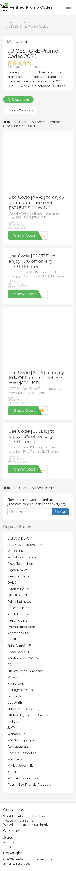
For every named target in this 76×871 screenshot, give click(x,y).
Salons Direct (17, 696)
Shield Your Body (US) (23, 709)
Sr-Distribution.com (21, 557)
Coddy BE (14, 702)
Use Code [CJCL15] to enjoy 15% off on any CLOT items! (31, 436)
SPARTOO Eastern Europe (26, 545)
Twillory (12, 721)
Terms (7, 847)
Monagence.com (20, 690)
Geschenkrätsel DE (21, 608)
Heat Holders (17, 620)
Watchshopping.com (22, 740)
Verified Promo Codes (31, 7)
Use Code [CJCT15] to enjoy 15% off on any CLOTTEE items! (32, 261)
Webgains (14, 759)
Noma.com (15, 683)
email (31, 820)
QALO (11, 583)
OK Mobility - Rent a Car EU (27, 715)
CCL (10, 665)
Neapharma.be (18, 576)
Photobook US (18, 633)
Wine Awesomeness (22, 778)
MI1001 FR (15, 551)
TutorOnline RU (18, 589)
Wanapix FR (16, 734)
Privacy (8, 842)
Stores (22, 22)
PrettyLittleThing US (22, 614)
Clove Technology (20, 564)
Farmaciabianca (18, 747)
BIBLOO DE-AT (18, 538)
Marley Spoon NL (20, 766)
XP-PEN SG (16, 772)
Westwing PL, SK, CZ (23, 658)
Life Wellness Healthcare (25, 671)
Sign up (60, 512)
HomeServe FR (18, 652)
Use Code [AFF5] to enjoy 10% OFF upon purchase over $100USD (36, 378)
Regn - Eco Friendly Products (29, 784)
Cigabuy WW (17, 570)
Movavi (12, 677)
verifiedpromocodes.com (33, 859)
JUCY (11, 728)
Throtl (11, 639)
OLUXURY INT (18, 595)
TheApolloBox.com (21, 627)
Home (8, 22)
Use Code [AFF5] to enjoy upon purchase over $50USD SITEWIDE (36, 202)
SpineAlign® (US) (20, 646)
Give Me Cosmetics (21, 753)
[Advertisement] (38, 163)
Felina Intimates (19, 601)
